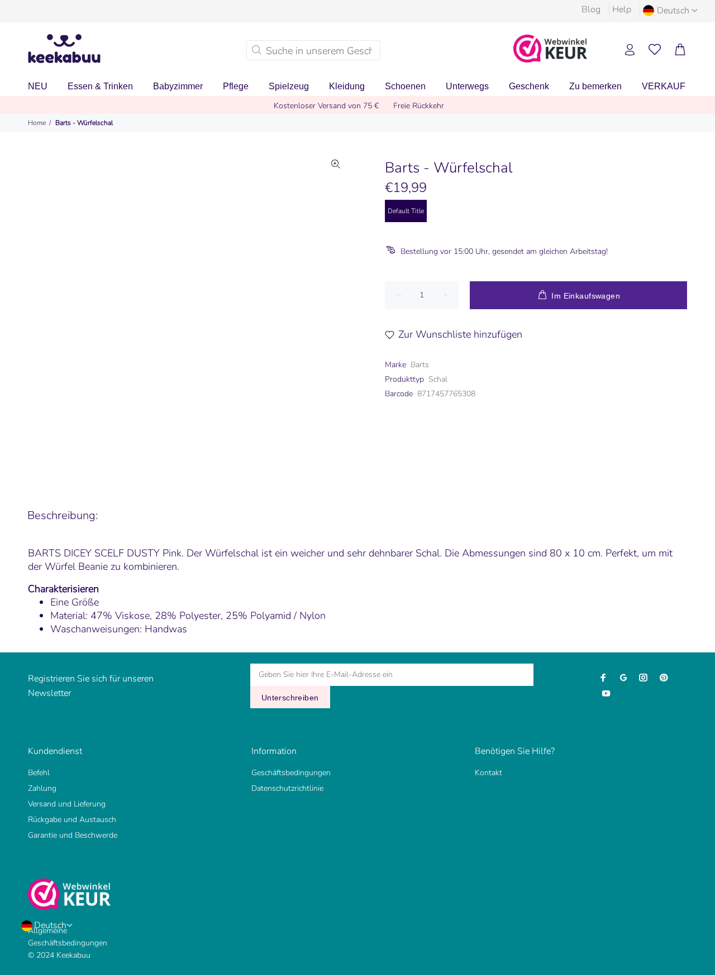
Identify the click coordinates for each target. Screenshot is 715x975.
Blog (590, 9)
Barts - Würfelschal (84, 122)
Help (621, 9)
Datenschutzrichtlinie (287, 788)
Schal (437, 379)
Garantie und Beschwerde (72, 835)
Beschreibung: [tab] (62, 515)
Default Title (406, 210)
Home (37, 122)
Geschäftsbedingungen (291, 772)
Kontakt (488, 772)
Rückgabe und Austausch (72, 819)
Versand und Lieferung (67, 804)
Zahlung (42, 788)
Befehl (39, 772)
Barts (420, 364)
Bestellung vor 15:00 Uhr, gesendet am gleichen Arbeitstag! (504, 251)
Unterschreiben (290, 697)
